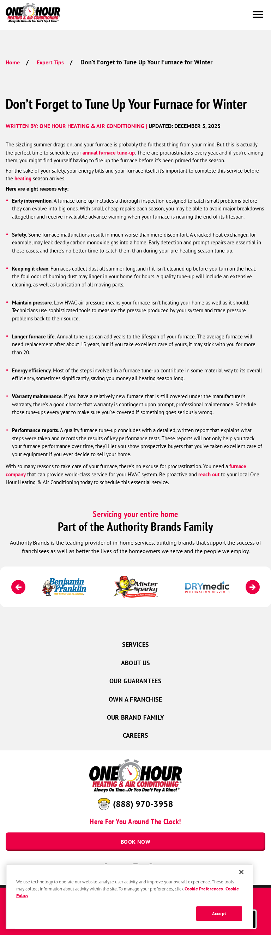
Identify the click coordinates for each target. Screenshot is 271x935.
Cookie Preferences (204, 889)
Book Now (135, 841)
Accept (219, 914)
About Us (135, 663)
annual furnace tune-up (109, 152)
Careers (136, 735)
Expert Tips (50, 62)
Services (135, 644)
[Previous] (18, 587)
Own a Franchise (135, 699)
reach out (208, 474)
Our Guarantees (135, 681)
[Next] (253, 587)
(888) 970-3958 (143, 803)
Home (13, 62)
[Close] (241, 872)
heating (22, 178)
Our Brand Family (135, 717)
